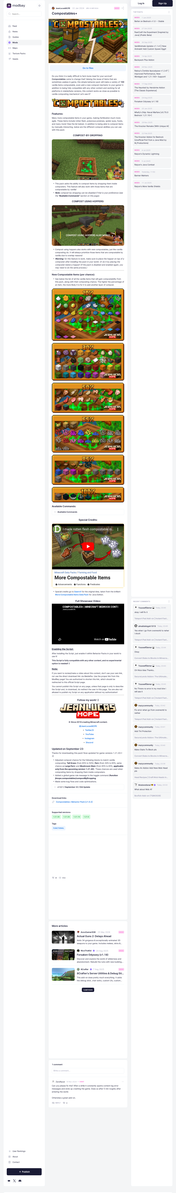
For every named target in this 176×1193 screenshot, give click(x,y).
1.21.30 (56, 817)
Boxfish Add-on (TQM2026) (147, 795)
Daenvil (77, 591)
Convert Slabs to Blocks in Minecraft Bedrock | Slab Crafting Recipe (151, 658)
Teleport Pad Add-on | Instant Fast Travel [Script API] (150, 618)
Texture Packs (19, 53)
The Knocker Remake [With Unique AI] (151, 126)
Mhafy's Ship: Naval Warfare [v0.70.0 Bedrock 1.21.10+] (151, 113)
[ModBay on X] (14, 1181)
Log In (141, 3)
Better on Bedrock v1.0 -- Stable (149, 21)
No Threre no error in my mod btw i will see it (150, 690)
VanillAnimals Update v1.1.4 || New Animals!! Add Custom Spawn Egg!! (150, 47)
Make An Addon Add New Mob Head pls (151, 769)
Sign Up (162, 3)
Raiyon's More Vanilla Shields (147, 186)
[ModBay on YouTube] (9, 1181)
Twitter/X (89, 730)
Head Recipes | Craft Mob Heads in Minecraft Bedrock (150, 777)
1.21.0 (86, 817)
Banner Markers (141, 175)
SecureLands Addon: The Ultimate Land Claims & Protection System (150, 676)
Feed (15, 26)
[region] (24, 603)
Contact (16, 1162)
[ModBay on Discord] (20, 1181)
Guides (16, 37)
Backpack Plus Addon (144, 60)
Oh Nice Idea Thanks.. (144, 670)
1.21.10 (77, 817)
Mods (15, 42)
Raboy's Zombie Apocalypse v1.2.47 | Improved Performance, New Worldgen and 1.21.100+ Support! (151, 74)
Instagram (89, 738)
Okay (136, 652)
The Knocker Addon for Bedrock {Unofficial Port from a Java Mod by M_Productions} (150, 140)
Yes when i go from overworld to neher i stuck (151, 632)
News (15, 31)
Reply (58, 1103)
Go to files (88, 68)
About (15, 1156)
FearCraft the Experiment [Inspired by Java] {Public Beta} (151, 33)
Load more (88, 990)
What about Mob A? (143, 789)
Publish (26, 1171)
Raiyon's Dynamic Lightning (146, 154)
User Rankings (19, 1151)
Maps (15, 48)
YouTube (89, 734)
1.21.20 (66, 817)
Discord (89, 742)
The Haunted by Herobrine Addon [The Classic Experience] (149, 89)
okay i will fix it (141, 612)
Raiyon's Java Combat (144, 164)
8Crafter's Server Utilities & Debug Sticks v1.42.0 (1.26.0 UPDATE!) (100, 973)
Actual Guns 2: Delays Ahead (94, 936)
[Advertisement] (72, 856)
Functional (58, 828)
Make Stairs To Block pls (145, 749)
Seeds (15, 59)
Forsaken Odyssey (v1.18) (146, 101)
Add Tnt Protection (142, 731)
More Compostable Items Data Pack (71, 594)
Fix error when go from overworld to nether (150, 711)
